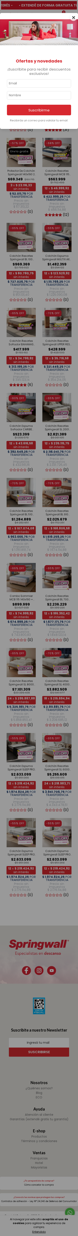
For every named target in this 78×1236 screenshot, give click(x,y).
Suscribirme (39, 110)
